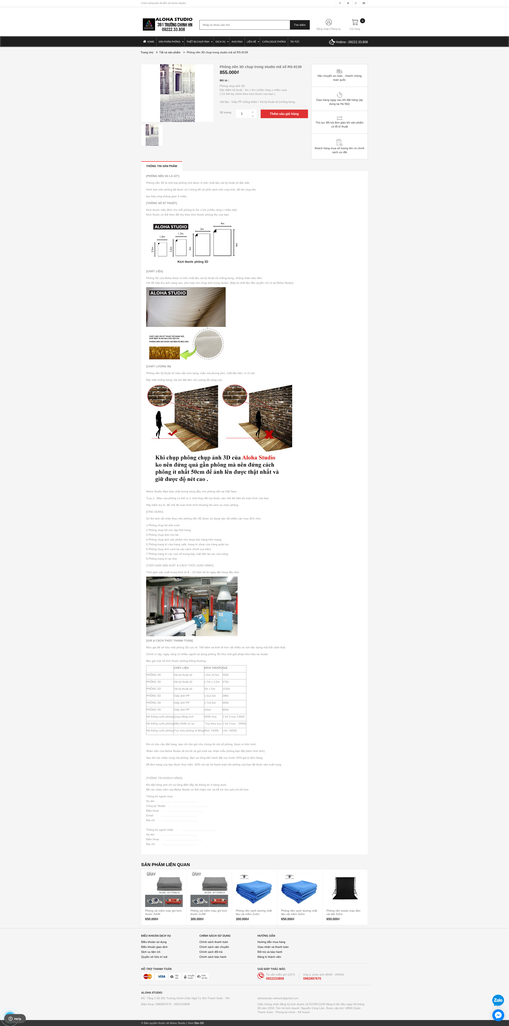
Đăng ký (336, 28)
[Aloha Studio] (167, 22)
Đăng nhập (323, 28)
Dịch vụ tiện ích (150, 951)
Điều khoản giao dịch (154, 946)
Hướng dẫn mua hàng (271, 941)
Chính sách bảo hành (212, 956)
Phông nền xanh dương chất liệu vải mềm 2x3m (254, 912)
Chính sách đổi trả (210, 951)
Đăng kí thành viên (269, 956)
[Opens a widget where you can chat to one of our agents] (15, 1019)
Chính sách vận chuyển (214, 946)
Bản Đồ (199, 1023)
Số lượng (225, 112)
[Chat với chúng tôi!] (498, 1015)
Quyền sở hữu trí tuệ (154, 956)
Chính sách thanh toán (213, 941)
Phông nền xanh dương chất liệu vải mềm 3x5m (299, 912)
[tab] (161, 166)
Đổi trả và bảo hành (269, 951)
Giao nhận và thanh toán (273, 946)
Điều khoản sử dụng (154, 941)
